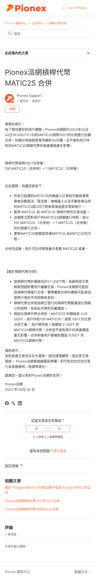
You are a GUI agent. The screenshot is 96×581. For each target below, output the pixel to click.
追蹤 (12, 109)
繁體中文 (81, 572)
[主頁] (26, 8)
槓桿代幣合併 (58, 23)
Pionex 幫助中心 (16, 23)
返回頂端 (12, 466)
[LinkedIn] (20, 403)
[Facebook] (7, 403)
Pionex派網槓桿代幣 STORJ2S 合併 (32, 501)
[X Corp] (13, 403)
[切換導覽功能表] (63, 8)
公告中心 (38, 23)
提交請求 (60, 451)
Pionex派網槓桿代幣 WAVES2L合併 (32, 509)
